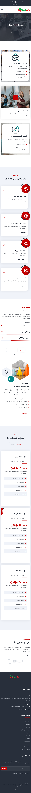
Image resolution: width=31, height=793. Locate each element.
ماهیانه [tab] (19, 444)
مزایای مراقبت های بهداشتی (18, 223)
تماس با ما (27, 655)
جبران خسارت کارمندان (19, 196)
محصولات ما (27, 741)
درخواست (23, 501)
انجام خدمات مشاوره (22, 149)
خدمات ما (27, 744)
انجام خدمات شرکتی (22, 76)
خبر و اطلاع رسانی (25, 730)
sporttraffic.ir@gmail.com (15, 2)
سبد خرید (27, 738)
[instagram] (15, 789)
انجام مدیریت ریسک (20, 278)
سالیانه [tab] (12, 444)
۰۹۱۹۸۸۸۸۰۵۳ (15, 4)
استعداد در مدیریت (20, 251)
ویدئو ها (28, 733)
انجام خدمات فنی (23, 111)
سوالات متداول (26, 747)
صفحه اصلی (27, 721)
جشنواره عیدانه (26, 749)
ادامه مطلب (23, 205)
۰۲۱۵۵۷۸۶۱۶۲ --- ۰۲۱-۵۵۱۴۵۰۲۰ (19, 706)
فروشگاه (28, 735)
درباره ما (28, 724)
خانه (21, 32)
